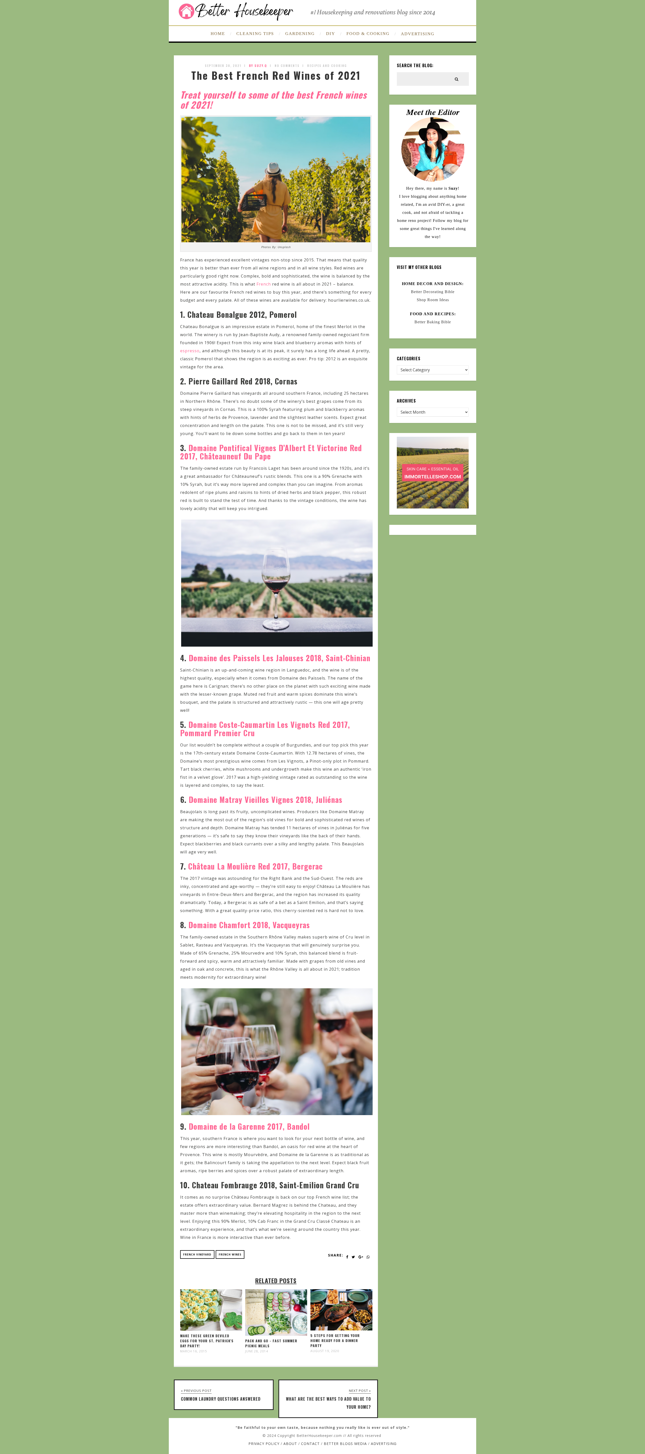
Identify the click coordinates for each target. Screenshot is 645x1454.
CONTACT (310, 1443)
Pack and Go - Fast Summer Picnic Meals (271, 1343)
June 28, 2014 (256, 1351)
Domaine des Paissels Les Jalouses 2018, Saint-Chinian (279, 657)
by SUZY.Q (258, 65)
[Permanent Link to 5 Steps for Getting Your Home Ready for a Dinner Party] (341, 1329)
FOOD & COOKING (368, 33)
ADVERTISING (417, 33)
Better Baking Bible (432, 322)
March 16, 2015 (193, 1351)
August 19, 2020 (324, 1351)
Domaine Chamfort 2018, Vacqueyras (249, 924)
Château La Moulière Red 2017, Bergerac (255, 866)
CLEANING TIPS (255, 33)
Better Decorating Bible (433, 292)
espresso (190, 350)
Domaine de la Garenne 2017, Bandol (249, 1126)
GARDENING (300, 33)
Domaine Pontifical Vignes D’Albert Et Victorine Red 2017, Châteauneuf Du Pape (271, 452)
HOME (218, 33)
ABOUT (290, 1443)
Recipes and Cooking (327, 65)
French (263, 284)
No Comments (287, 65)
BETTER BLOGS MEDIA (345, 1443)
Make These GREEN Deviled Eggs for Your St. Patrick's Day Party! (207, 1340)
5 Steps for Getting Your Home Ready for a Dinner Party (335, 1340)
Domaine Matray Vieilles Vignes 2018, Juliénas (265, 799)
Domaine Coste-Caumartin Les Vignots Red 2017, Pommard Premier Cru (265, 728)
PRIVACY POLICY (263, 1443)
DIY (330, 33)
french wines (230, 1254)
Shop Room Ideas (433, 300)
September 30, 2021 (223, 65)
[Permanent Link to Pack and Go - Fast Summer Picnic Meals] (276, 1334)
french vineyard (197, 1254)
